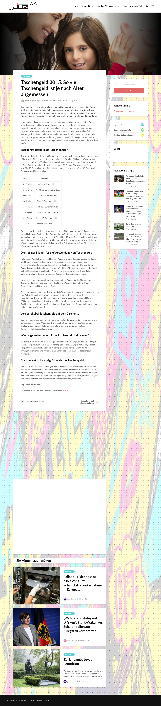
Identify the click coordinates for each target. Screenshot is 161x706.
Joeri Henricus (72, 640)
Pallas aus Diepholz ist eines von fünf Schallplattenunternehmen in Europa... (84, 583)
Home (75, 6)
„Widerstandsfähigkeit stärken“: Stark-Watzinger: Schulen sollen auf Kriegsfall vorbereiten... (83, 624)
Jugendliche (87, 6)
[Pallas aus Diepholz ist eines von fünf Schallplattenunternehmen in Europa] (36, 585)
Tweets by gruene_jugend (124, 111)
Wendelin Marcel (30, 101)
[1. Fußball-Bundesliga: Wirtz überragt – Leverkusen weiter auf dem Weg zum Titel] (119, 193)
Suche (129, 90)
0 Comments (60, 101)
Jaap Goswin (71, 599)
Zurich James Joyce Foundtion (78, 661)
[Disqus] (59, 445)
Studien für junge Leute (108, 6)
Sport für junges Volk (132, 6)
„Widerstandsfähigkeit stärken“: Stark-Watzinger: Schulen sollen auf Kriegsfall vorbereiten (135, 211)
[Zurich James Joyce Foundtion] (36, 668)
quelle (65, 391)
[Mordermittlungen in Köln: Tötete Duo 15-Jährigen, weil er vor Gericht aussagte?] (119, 236)
